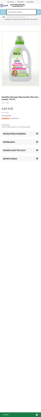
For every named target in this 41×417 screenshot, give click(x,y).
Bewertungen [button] (10, 158)
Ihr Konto (20, 2)
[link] (15, 126)
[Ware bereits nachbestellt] (5, 118)
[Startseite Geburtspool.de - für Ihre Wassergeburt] (20, 6)
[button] (20, 150)
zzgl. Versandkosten (6, 115)
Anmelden (30, 2)
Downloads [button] (9, 142)
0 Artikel (6, 415)
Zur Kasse (10, 2)
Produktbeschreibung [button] (14, 133)
